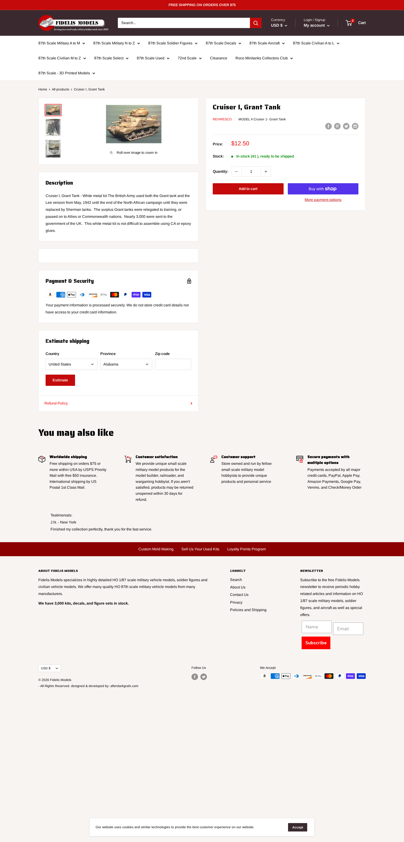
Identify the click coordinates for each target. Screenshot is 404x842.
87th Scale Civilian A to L (313, 43)
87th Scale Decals (221, 43)
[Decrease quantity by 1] (236, 171)
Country (52, 354)
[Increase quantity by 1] (266, 171)
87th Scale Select (108, 58)
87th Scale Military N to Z (114, 43)
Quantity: (220, 171)
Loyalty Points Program (246, 549)
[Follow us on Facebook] (194, 676)
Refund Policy (56, 403)
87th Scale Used (150, 58)
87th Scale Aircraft (264, 43)
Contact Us (239, 595)
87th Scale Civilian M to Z (59, 58)
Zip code (162, 354)
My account (315, 25)
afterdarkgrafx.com (124, 686)
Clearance (218, 58)
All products (60, 89)
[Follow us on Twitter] (203, 676)
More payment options (323, 200)
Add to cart (248, 189)
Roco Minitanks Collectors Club (261, 58)
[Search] (256, 23)
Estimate (60, 380)
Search (236, 580)
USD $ (45, 668)
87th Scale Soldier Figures (170, 43)
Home (42, 89)
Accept (297, 827)
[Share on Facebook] (328, 125)
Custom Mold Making (155, 549)
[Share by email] (355, 125)
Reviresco (222, 119)
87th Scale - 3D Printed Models (64, 73)
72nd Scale (187, 58)
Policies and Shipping (248, 610)
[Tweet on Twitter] (346, 125)
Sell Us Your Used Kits (200, 549)
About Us (237, 587)
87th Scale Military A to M (59, 43)
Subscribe (316, 643)
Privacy (236, 602)
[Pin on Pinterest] (337, 125)
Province (108, 354)
